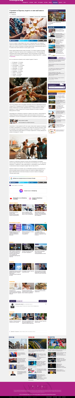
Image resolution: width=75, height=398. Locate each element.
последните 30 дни (61, 93)
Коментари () (43, 16)
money (51, 27)
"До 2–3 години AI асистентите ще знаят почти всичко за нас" (60, 30)
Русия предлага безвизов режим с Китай (21, 354)
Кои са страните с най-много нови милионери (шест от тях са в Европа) (27, 213)
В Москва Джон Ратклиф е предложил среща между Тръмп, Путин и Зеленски (40, 272)
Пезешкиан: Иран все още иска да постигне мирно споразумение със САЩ (21, 360)
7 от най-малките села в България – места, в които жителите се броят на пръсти (60, 101)
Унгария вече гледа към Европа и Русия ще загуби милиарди (41, 371)
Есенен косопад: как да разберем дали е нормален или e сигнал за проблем (28, 291)
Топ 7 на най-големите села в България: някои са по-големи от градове (60, 96)
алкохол (13, 185)
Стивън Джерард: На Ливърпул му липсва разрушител (61, 353)
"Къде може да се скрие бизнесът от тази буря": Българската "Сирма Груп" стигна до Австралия (37, 377)
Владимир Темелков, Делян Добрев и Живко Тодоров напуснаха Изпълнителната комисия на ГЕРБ (15, 273)
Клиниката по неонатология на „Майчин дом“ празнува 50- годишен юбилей (15, 292)
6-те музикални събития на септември (54, 23)
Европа (16, 185)
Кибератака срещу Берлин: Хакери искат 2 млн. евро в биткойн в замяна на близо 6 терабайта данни (37, 364)
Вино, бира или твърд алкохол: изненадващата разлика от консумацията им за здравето (40, 214)
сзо (18, 185)
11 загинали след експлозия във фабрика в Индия (16, 350)
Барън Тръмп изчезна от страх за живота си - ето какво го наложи (56, 78)
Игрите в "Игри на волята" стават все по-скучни (15, 322)
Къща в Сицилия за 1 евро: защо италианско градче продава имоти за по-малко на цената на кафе (56, 73)
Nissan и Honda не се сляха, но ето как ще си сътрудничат (28, 232)
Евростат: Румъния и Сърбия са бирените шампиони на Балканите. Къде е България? (60, 41)
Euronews (13, 56)
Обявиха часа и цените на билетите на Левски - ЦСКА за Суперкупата (57, 350)
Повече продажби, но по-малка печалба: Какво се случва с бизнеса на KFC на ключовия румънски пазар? (56, 52)
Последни (52, 57)
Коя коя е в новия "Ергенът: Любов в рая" (40, 322)
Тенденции (31, 16)
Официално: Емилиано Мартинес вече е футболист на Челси (61, 366)
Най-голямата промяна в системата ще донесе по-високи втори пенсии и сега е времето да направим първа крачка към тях (14, 254)
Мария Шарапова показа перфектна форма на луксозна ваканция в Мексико (14, 233)
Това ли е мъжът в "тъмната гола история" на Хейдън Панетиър (60, 125)
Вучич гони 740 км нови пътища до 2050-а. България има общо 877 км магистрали (36, 350)
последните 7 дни (52, 93)
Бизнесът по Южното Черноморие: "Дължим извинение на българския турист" (60, 46)
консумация (21, 185)
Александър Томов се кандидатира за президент (21, 372)
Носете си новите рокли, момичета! (40, 291)
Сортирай (18, 301)
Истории (49, 24)
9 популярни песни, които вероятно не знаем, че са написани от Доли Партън (60, 107)
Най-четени (61, 57)
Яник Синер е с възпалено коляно (60, 370)
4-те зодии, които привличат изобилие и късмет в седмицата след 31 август (40, 233)
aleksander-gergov (19, 304)
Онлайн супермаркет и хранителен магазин (60, 130)
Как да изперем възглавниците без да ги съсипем (60, 116)
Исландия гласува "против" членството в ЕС (28, 271)
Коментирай (42, 301)
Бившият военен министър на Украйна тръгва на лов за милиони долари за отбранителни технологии (56, 36)
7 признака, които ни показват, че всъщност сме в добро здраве (60, 112)
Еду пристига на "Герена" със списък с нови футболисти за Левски (61, 360)
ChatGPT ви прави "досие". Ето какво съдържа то (27, 252)
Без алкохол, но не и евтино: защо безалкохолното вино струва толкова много (14, 214)
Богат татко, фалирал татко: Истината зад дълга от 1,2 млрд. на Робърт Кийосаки (28, 322)
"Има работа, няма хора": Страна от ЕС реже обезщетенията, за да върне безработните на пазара (37, 356)
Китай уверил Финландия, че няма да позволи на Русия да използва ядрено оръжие (22, 367)
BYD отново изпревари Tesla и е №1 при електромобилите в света (40, 252)
